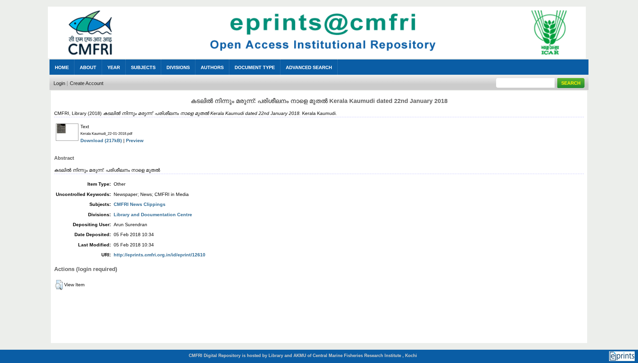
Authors (212, 67)
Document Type (255, 67)
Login (59, 83)
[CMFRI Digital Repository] (317, 60)
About (88, 67)
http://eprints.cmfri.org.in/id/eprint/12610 (159, 254)
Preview (135, 140)
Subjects (143, 67)
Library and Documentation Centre (153, 214)
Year (113, 67)
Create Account (86, 83)
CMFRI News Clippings (139, 204)
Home (62, 67)
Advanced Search (309, 67)
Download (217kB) (101, 140)
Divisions (178, 67)
